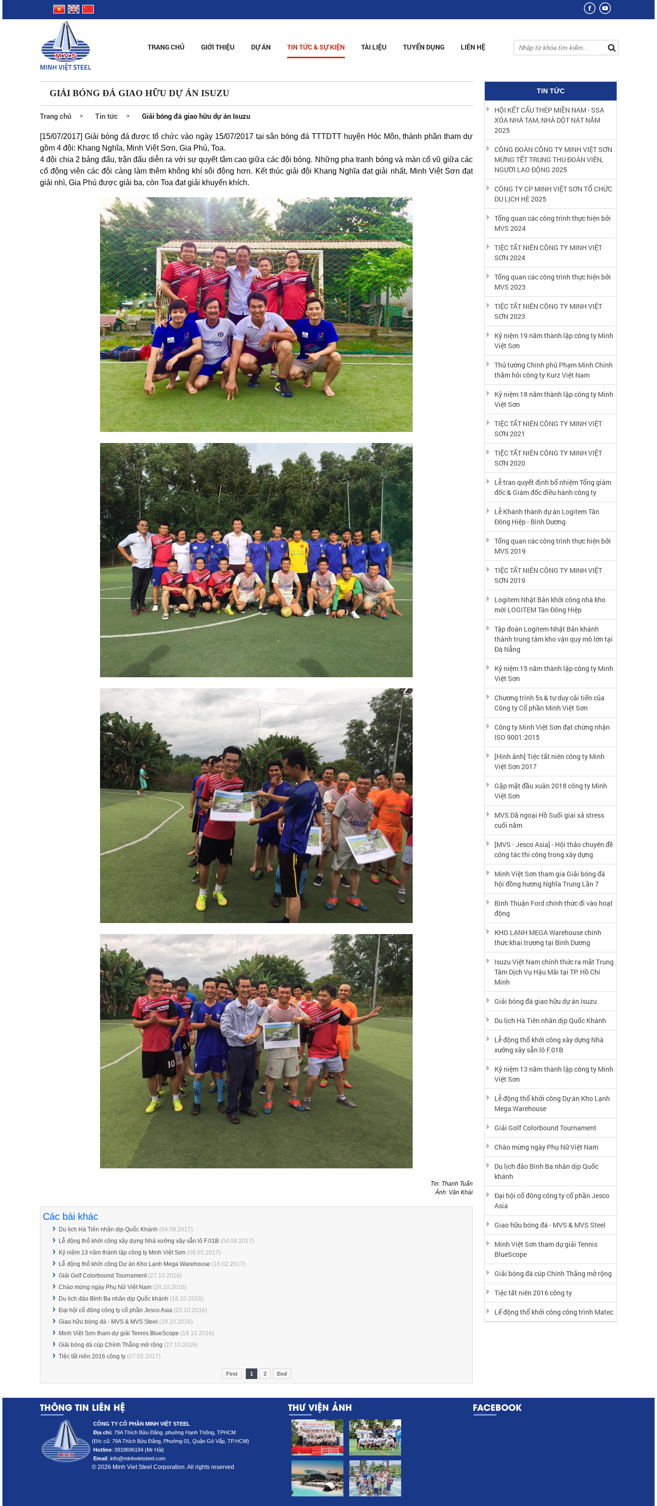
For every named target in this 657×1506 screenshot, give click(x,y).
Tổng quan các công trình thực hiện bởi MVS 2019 (552, 546)
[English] (73, 11)
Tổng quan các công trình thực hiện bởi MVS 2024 (552, 223)
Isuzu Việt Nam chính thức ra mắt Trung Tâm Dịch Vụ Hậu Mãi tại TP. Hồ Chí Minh (554, 972)
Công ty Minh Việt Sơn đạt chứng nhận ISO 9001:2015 (552, 732)
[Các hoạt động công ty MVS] (317, 1437)
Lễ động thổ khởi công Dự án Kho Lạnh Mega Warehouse (134, 1264)
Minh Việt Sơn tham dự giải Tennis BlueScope (119, 1333)
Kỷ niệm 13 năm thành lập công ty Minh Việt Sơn (122, 1252)
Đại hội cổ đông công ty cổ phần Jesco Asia (115, 1310)
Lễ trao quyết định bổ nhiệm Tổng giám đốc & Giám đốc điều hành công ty (552, 487)
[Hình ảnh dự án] (317, 1478)
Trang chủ (166, 46)
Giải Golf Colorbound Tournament (103, 1275)
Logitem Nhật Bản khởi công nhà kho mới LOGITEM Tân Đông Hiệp (550, 604)
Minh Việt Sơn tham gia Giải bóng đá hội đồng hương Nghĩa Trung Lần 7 (549, 878)
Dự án (261, 46)
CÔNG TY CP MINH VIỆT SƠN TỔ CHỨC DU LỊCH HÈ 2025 (553, 193)
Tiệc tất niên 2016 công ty (92, 1356)
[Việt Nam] (58, 11)
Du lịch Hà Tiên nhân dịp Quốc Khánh (108, 1229)
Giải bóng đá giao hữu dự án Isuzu (545, 1001)
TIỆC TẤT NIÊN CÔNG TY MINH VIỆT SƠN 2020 (548, 458)
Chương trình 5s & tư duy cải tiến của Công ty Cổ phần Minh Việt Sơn (549, 702)
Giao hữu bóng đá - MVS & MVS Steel (108, 1321)
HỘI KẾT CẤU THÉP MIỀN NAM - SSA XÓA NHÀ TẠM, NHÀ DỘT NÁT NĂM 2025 (549, 120)
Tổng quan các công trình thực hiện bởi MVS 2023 (552, 281)
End (282, 1374)
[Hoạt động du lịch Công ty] (375, 1478)
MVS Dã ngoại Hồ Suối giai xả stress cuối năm (549, 820)
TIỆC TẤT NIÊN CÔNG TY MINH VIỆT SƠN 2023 (548, 311)
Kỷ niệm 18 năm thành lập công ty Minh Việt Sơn (553, 399)
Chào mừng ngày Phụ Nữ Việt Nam (105, 1287)
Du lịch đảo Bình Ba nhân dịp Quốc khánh (113, 1298)
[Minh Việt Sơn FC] (375, 1437)
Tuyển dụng (423, 46)
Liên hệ (473, 46)
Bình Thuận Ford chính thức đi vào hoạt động (553, 908)
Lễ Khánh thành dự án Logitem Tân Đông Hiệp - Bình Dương (546, 516)
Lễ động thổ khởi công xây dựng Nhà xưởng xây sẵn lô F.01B (139, 1241)
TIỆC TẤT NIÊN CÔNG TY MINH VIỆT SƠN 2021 (548, 428)
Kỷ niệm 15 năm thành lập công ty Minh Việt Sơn (553, 673)
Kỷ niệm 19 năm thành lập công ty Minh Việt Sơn (553, 340)
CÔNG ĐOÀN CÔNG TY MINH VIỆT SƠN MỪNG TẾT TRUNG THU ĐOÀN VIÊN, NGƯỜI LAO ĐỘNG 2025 (553, 159)
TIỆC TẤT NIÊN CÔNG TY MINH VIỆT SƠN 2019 (548, 575)
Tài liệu (374, 46)
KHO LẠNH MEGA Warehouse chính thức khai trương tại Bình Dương (547, 937)
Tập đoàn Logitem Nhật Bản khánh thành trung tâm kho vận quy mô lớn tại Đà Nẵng (553, 639)
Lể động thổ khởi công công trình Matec (553, 1311)
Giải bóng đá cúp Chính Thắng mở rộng (111, 1344)
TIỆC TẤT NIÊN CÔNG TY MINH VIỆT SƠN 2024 (548, 252)
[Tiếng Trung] (87, 11)
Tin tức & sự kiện (316, 46)
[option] (317, 1460)
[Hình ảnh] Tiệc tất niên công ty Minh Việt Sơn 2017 (549, 761)
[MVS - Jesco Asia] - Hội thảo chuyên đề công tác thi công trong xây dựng (553, 849)
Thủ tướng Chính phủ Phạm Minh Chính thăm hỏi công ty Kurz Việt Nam (553, 370)
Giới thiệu (218, 46)
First (232, 1374)
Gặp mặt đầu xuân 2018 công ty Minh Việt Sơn (550, 790)
